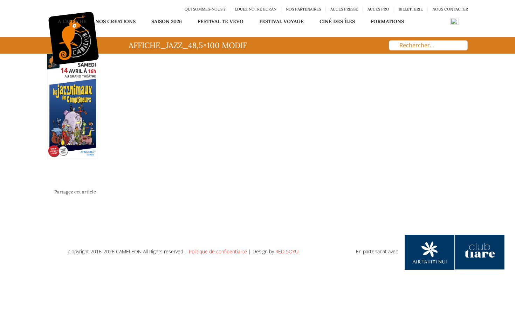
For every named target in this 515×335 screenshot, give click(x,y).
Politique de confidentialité (218, 251)
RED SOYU (286, 251)
